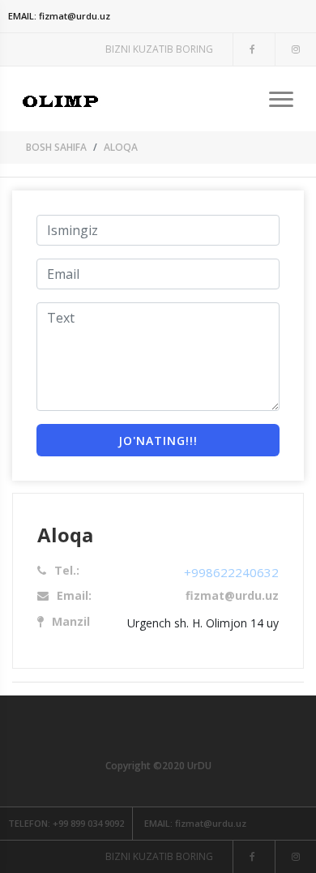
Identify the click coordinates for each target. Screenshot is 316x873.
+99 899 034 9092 (66, 823)
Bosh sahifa (56, 147)
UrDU (199, 765)
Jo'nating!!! (158, 440)
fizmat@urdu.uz (59, 16)
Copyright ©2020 (146, 765)
